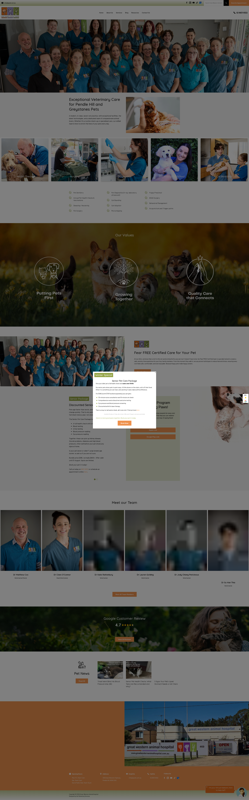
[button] (124, 423)
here (138, 410)
